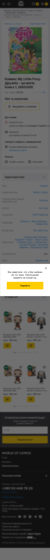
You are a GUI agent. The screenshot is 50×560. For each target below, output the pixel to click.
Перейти (25, 285)
